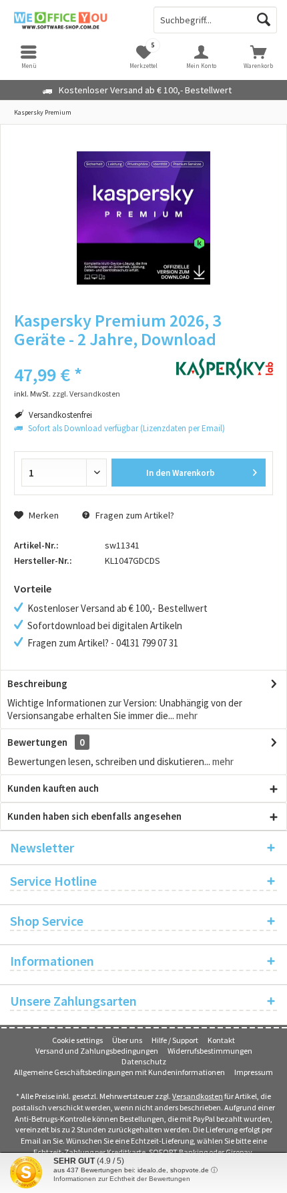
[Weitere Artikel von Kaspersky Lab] (224, 368)
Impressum (253, 1072)
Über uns (127, 1040)
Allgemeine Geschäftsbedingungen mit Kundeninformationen (119, 1072)
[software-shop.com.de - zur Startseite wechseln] (71, 20)
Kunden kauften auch (53, 788)
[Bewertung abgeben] (85, 357)
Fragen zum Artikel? (133, 515)
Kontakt (221, 1040)
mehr (186, 715)
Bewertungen (37, 742)
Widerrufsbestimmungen (210, 1051)
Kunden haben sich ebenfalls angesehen (94, 816)
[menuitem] (258, 56)
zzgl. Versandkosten (86, 394)
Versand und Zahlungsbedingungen (96, 1051)
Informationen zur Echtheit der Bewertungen (121, 1178)
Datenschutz (143, 1061)
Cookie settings (77, 1040)
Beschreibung (37, 683)
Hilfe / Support (175, 1040)
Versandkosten (197, 1096)
